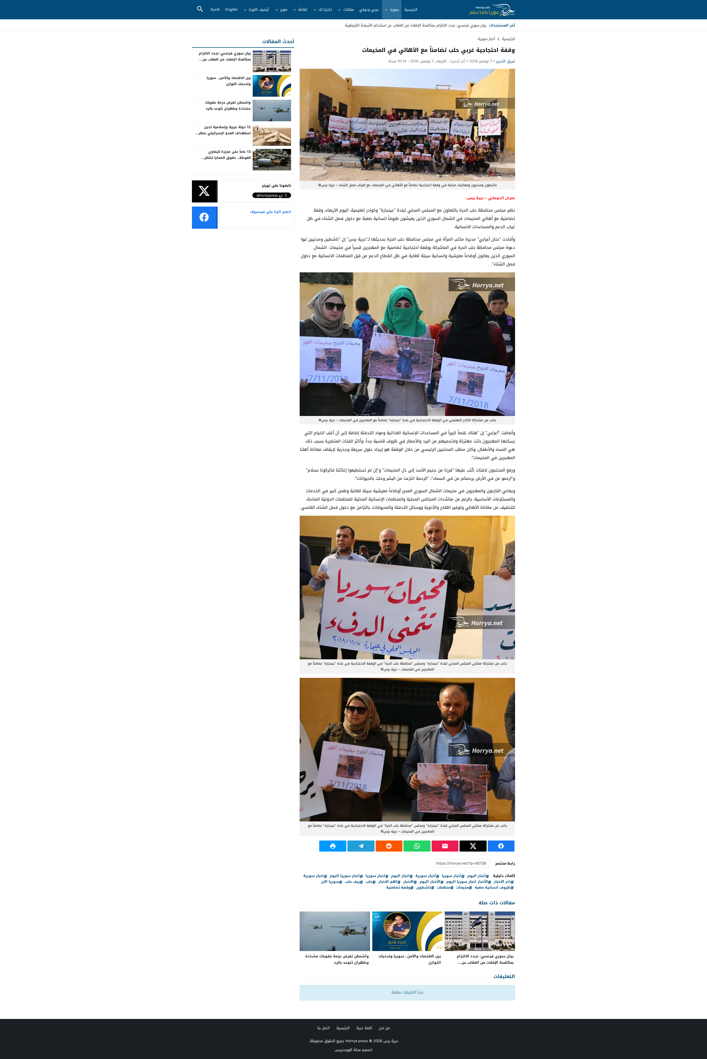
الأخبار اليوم (430, 882)
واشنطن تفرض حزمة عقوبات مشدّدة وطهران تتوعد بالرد (337, 959)
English (231, 9)
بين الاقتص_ (476, 25)
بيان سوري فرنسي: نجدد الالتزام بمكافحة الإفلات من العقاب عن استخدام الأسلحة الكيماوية (485, 962)
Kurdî (215, 9)
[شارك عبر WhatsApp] (417, 846)
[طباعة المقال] (333, 846)
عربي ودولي (369, 9)
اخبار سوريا (375, 876)
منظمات (443, 888)
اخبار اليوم (400, 876)
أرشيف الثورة (259, 9)
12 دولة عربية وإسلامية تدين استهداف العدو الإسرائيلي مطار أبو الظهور (225, 133)
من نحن (384, 1027)
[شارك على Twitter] (473, 846)
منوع (283, 9)
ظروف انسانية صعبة (493, 888)
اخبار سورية (313, 876)
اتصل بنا (323, 1027)
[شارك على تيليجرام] (361, 846)
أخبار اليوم (476, 876)
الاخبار (408, 882)
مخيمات (462, 888)
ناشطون (423, 888)
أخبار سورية (486, 38)
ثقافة (302, 9)
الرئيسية (411, 9)
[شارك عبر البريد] (445, 846)
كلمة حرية (364, 1027)
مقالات (348, 9)
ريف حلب (352, 882)
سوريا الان (330, 882)
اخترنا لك (325, 9)
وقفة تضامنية (398, 888)
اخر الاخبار (502, 882)
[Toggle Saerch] (200, 9)
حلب (369, 882)
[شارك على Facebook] (501, 846)
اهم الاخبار (387, 882)
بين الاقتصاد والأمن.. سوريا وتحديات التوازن (409, 959)
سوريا (394, 9)
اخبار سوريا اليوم (345, 876)
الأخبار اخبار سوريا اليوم (467, 882)
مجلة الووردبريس (348, 1049)
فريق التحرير (505, 61)
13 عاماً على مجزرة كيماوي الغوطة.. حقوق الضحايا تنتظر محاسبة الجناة (227, 158)
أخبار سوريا (451, 876)
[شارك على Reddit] (389, 846)
